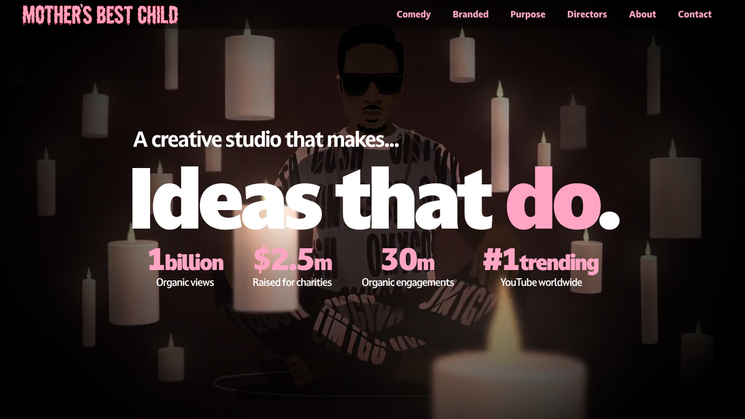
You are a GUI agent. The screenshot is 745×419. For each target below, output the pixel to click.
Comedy (413, 14)
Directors (587, 14)
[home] (100, 13)
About (642, 14)
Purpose (527, 14)
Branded (471, 14)
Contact (695, 14)
